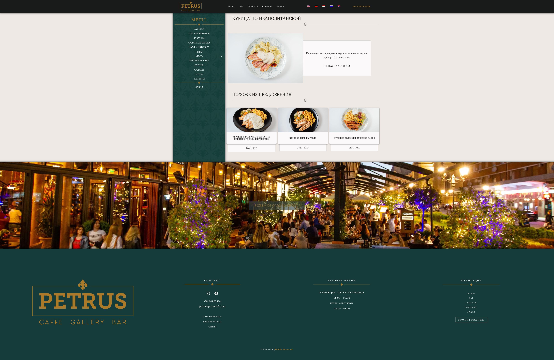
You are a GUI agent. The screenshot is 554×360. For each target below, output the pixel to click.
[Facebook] (216, 293)
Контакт (267, 6)
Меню (231, 6)
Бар (241, 6)
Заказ (280, 6)
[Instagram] (208, 293)
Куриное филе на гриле (303, 138)
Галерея (253, 6)
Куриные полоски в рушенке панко (354, 138)
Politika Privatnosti (284, 349)
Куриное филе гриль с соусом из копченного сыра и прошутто (251, 138)
